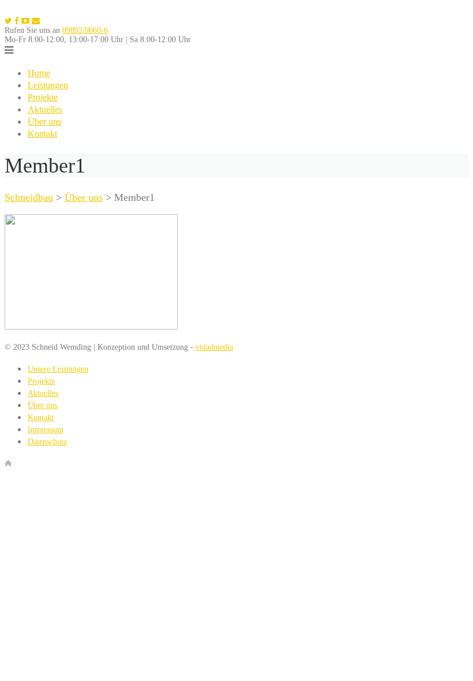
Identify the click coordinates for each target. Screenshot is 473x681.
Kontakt (42, 134)
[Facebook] (16, 21)
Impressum (45, 429)
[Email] (36, 21)
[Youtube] (25, 21)
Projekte (43, 97)
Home (39, 73)
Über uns (44, 121)
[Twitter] (8, 21)
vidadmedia (214, 347)
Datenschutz (47, 441)
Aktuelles (45, 109)
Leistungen (48, 85)
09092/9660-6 (85, 30)
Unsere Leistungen (58, 369)
